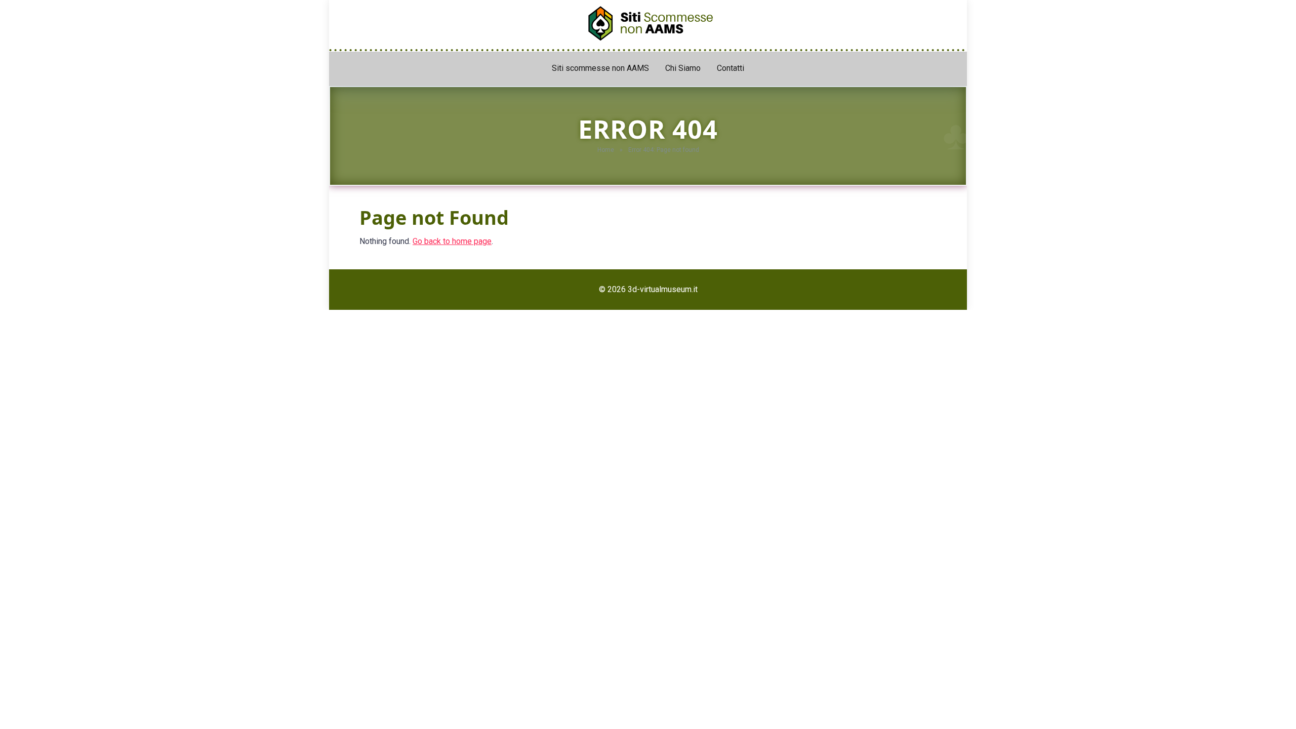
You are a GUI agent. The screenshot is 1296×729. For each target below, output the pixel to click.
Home (605, 149)
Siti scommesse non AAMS (600, 68)
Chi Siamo (683, 68)
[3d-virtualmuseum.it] (648, 21)
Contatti (730, 68)
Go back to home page (452, 241)
